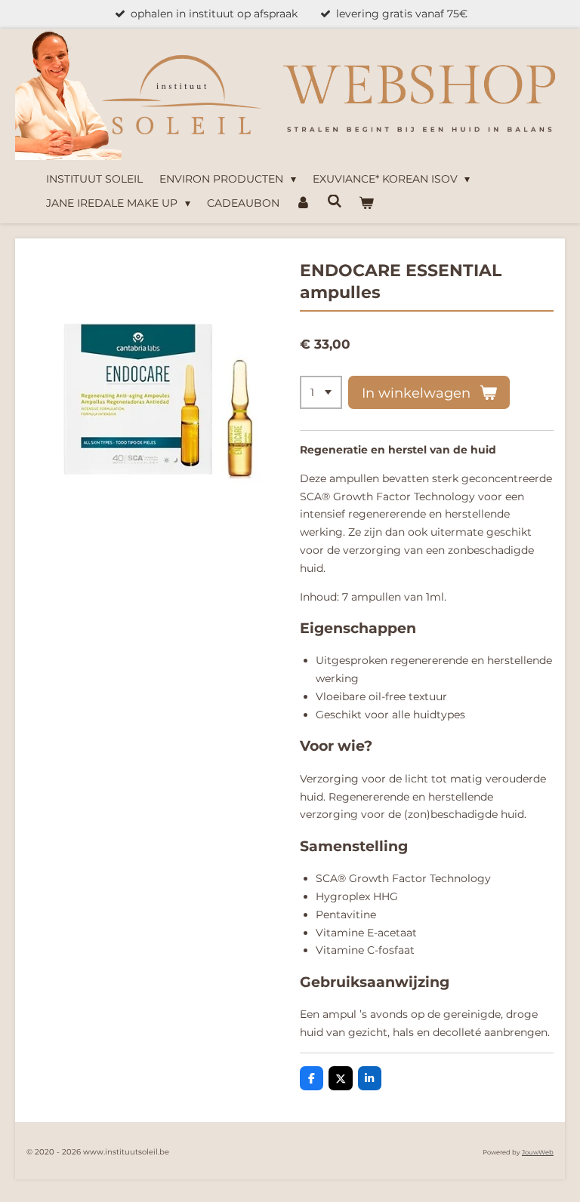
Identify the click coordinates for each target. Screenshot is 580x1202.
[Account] (303, 204)
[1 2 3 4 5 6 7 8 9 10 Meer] (321, 392)
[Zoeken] (334, 201)
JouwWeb (538, 1152)
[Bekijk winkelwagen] (366, 204)
